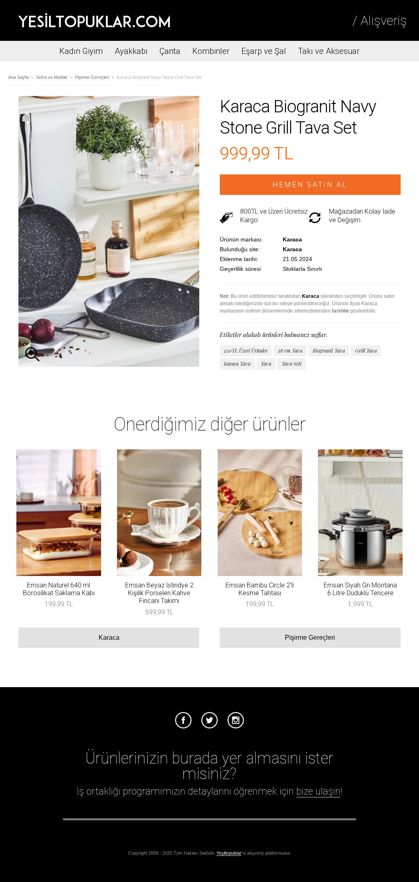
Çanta (170, 51)
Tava (266, 363)
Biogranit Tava (329, 350)
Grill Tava (366, 350)
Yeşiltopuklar (228, 853)
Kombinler (211, 51)
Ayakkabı (131, 51)
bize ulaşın (318, 791)
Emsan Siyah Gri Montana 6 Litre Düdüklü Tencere (360, 589)
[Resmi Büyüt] (108, 364)
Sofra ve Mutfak (52, 77)
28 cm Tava (290, 350)
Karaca (109, 637)
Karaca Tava (237, 363)
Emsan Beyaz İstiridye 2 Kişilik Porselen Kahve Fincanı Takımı (159, 593)
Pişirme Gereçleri (92, 77)
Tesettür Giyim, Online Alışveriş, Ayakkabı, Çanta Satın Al (94, 20)
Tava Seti (292, 363)
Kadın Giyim (81, 51)
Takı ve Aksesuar (329, 51)
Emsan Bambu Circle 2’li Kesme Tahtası (259, 589)
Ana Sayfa (18, 77)
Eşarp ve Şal (263, 51)
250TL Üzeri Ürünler (246, 350)
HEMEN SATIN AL (310, 185)
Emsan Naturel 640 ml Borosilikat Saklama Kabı (59, 589)
